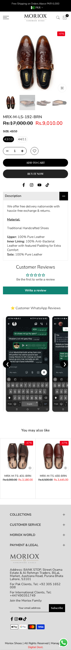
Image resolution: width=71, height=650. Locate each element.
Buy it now (35, 174)
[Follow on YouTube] (39, 185)
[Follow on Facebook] (24, 185)
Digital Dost (35, 647)
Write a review (35, 290)
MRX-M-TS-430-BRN (53, 476)
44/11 (22, 139)
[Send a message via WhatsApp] (63, 642)
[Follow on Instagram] (32, 185)
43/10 (8, 139)
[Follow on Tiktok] (47, 185)
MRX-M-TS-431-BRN (17, 476)
